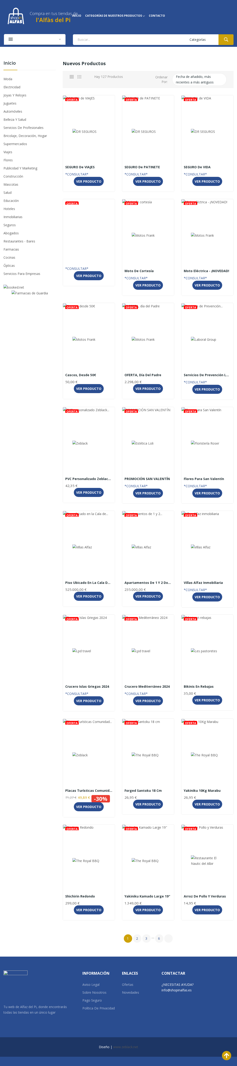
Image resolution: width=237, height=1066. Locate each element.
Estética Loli (148, 473)
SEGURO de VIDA (197, 167)
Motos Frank (148, 265)
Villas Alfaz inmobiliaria (203, 583)
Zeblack (89, 473)
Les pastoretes (207, 680)
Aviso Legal (91, 984)
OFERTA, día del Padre (143, 375)
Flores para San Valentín (204, 479)
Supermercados (15, 144)
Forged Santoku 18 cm (143, 791)
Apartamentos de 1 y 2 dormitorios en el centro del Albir (148, 583)
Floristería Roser (207, 473)
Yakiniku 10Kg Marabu (202, 791)
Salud (7, 192)
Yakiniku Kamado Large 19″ (147, 896)
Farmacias (11, 249)
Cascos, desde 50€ (80, 375)
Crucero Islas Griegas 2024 (87, 686)
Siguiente (168, 938)
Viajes (7, 152)
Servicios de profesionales (23, 127)
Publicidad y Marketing (20, 168)
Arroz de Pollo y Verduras (205, 896)
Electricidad (11, 87)
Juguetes (9, 103)
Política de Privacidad (98, 1008)
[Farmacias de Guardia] (30, 293)
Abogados (11, 233)
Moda (7, 79)
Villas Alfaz (88, 577)
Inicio (9, 63)
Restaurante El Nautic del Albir (207, 890)
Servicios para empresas (21, 273)
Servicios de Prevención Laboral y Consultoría (207, 375)
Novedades (130, 992)
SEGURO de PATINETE (142, 167)
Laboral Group (207, 369)
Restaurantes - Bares (19, 241)
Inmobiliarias (12, 217)
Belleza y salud (14, 119)
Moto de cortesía (139, 271)
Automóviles (12, 111)
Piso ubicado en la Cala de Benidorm (88, 583)
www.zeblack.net (125, 1047)
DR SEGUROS (89, 161)
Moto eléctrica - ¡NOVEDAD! (206, 271)
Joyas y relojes (14, 95)
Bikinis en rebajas (199, 686)
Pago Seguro (92, 1000)
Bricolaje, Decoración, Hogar (25, 136)
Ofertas (127, 984)
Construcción (13, 176)
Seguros (9, 225)
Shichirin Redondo (80, 896)
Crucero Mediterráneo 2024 (147, 686)
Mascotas (10, 184)
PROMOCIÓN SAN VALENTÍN (147, 479)
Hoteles (9, 209)
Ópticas (9, 265)
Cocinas (9, 257)
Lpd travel (89, 680)
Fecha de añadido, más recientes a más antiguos (199, 79)
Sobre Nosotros (94, 992)
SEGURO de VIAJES (80, 167)
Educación (11, 200)
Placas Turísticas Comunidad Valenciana (88, 791)
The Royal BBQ (148, 784)
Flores (8, 160)
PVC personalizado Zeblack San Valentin (88, 479)
